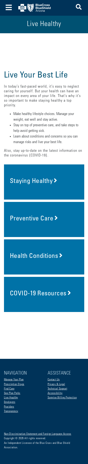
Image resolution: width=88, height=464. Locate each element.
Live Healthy (11, 397)
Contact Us (54, 379)
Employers (9, 402)
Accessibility (55, 393)
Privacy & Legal (56, 384)
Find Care (9, 388)
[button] (78, 8)
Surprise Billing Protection (62, 397)
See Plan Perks (12, 393)
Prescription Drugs (14, 384)
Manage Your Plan (14, 379)
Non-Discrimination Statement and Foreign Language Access (37, 434)
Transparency (11, 411)
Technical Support (57, 388)
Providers (9, 406)
